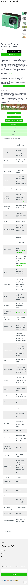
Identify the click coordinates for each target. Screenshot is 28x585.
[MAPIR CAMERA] (14, 1)
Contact (3, 563)
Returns (3, 556)
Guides (3, 550)
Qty (2, 49)
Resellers (3, 553)
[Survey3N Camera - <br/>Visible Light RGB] (11, 21)
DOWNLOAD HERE (20, 312)
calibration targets (20, 201)
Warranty (3, 560)
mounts (10, 73)
